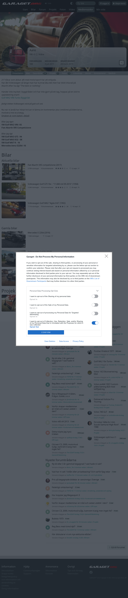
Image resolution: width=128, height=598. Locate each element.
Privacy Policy (78, 341)
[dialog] (64, 299)
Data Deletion (49, 341)
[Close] (107, 257)
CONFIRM (46, 332)
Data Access (64, 341)
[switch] (95, 296)
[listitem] (64, 290)
